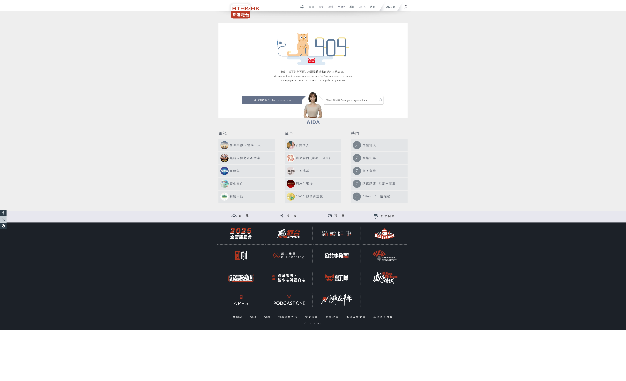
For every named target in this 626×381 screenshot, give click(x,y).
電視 (310, 8)
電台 (320, 8)
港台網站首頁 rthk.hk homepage (273, 100)
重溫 (351, 8)
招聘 (254, 317)
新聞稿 (238, 317)
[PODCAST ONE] (288, 300)
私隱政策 (333, 317)
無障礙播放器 (356, 317)
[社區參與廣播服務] (384, 256)
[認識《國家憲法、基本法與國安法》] (288, 278)
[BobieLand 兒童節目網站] (384, 233)
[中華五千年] (336, 300)
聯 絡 (340, 215)
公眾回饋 (388, 216)
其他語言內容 (383, 317)
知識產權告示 (288, 317)
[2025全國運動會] (241, 233)
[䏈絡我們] (330, 215)
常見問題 (312, 317)
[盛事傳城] (384, 278)
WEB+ (340, 8)
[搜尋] (405, 5)
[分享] (282, 215)
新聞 (330, 8)
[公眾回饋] (376, 216)
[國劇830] (241, 256)
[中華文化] (241, 278)
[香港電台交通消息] (234, 215)
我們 (371, 8)
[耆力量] (336, 278)
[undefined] (302, 6)
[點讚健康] (336, 233)
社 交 (292, 215)
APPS (361, 8)
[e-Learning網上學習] (288, 256)
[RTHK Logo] (243, 9)
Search (380, 100)
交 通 (244, 215)
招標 (268, 317)
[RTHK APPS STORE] (241, 300)
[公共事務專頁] (336, 256)
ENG (388, 7)
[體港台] (288, 233)
